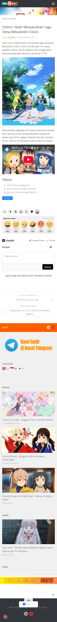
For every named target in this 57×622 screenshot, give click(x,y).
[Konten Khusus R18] (53, 327)
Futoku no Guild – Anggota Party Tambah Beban (27, 419)
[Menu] (53, 3)
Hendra (11, 37)
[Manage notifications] (5, 616)
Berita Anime (9, 18)
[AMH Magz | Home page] (12, 3)
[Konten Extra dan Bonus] (48, 327)
